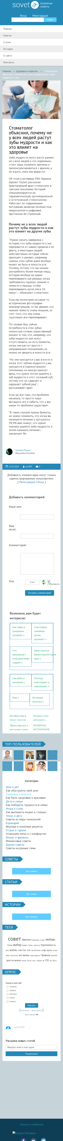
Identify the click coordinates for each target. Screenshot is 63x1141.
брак (30, 945)
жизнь (13, 950)
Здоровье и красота (18, 794)
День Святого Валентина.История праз (45, 654)
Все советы (31, 871)
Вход (23, 15)
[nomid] (30, 755)
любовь (50, 939)
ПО (47, 960)
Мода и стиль (14, 808)
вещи (8, 955)
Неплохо (13, 994)
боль (29, 960)
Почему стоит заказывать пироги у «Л (41, 717)
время (18, 960)
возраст (25, 945)
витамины (24, 955)
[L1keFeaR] (18, 766)
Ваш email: (12, 526)
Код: (12, 581)
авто (7, 950)
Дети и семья (14, 801)
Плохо (12, 998)
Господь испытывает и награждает (41, 682)
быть (55, 960)
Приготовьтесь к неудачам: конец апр (19, 727)
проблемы (36, 950)
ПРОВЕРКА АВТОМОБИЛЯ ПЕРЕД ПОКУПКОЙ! (41, 727)
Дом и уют (12, 787)
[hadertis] (7, 766)
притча (10, 960)
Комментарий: (17, 545)
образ (39, 960)
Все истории (31, 916)
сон (28, 950)
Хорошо (13, 990)
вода (55, 950)
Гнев (14, 697)
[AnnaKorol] (41, 755)
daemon (26, 939)
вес (34, 960)
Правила (45, 955)
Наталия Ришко (22, 450)
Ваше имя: (15, 506)
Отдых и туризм (16, 830)
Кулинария (12, 823)
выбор (17, 945)
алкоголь (54, 955)
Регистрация (40, 15)
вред (49, 950)
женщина (35, 940)
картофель (35, 955)
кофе (43, 950)
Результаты (25, 1010)
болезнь (14, 955)
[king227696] (18, 755)
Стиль (9, 945)
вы (51, 960)
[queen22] (30, 766)
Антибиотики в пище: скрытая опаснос (18, 717)
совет (14, 938)
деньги (37, 945)
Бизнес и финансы (17, 837)
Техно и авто (14, 816)
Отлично (13, 987)
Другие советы (15, 844)
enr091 (29, 466)
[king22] (7, 755)
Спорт (42, 940)
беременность (48, 944)
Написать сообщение (31, 1124)
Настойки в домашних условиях (18, 631)
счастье (22, 950)
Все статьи (31, 894)
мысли (24, 960)
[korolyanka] (41, 766)
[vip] (52, 766)
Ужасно (13, 1001)
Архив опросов (37, 1010)
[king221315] (52, 755)
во (43, 960)
